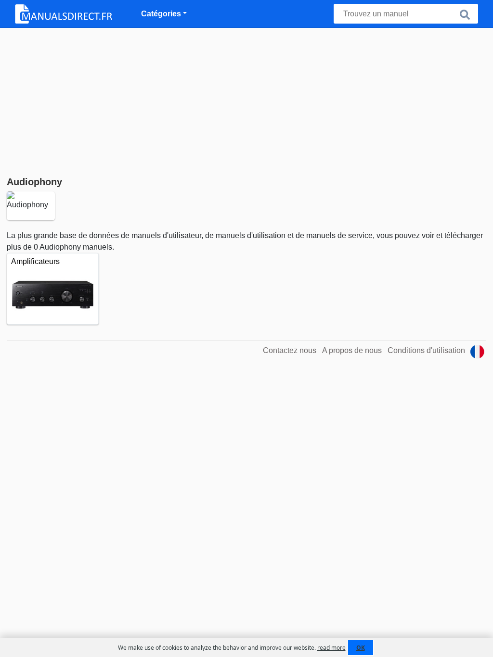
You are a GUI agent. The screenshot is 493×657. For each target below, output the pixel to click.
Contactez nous (289, 350)
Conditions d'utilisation (426, 350)
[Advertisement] (246, 100)
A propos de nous (352, 350)
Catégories (161, 14)
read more (331, 648)
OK (360, 648)
